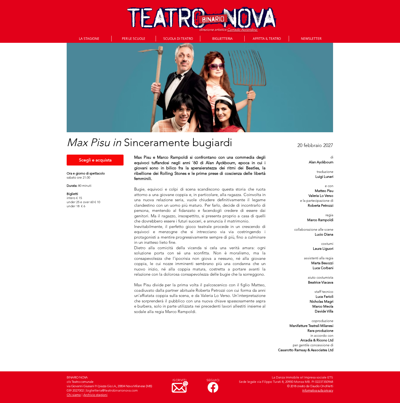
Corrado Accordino (242, 30)
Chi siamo (74, 395)
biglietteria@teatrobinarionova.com (112, 390)
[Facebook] (213, 387)
